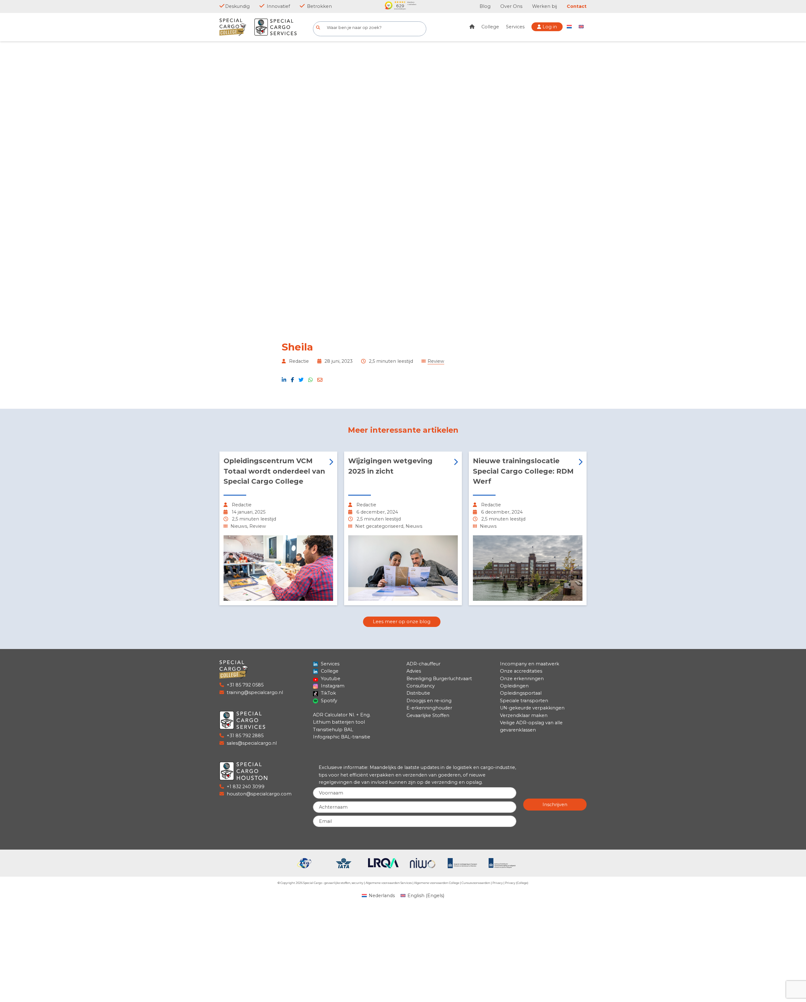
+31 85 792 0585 (245, 685)
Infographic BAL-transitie (341, 737)
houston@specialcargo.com (259, 794)
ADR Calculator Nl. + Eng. (342, 715)
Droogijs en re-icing (428, 700)
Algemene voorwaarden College (436, 883)
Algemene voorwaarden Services (389, 883)
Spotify (328, 700)
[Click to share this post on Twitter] (301, 380)
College (490, 27)
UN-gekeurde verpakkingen (532, 708)
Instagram (332, 686)
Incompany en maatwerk (529, 664)
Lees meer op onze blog (401, 621)
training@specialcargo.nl (255, 692)
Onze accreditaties (521, 671)
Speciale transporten (524, 700)
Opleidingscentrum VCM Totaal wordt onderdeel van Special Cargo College (274, 471)
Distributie (418, 693)
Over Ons (511, 6)
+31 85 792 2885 (245, 735)
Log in (549, 27)
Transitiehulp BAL (333, 729)
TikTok (328, 693)
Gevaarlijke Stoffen (427, 715)
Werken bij (544, 6)
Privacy (497, 883)
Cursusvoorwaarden (476, 883)
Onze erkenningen (522, 678)
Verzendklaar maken (524, 715)
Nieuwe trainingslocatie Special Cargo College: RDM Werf (523, 471)
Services (515, 27)
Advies (413, 671)
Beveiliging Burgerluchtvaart (439, 678)
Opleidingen (514, 686)
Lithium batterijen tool (339, 722)
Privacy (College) (516, 883)
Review (436, 361)
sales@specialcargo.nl (252, 743)
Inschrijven (554, 804)
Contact (577, 6)
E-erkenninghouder (429, 708)
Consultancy (420, 686)
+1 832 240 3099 (245, 786)
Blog (485, 6)
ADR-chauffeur (423, 664)
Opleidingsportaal (521, 693)
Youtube (330, 678)
